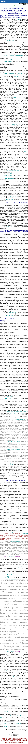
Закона (26, 718)
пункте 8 (17, 652)
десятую (21, 73)
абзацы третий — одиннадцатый (13, 55)
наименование (8, 175)
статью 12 (10, 676)
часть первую (8, 61)
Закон (19, 19)
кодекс (26, 151)
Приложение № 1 (21, 419)
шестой (22, 413)
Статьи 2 (6, 715)
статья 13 (18, 723)
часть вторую (8, 398)
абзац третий (7, 576)
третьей (20, 567)
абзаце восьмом (15, 541)
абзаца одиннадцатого (13, 170)
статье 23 (9, 173)
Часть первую (16, 124)
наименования (12, 196)
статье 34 (9, 60)
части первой (10, 40)
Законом (25, 533)
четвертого (19, 411)
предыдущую (10, 532)
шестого (25, 411)
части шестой (12, 312)
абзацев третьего (10, 411)
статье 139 (9, 396)
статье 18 (9, 574)
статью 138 (9, 315)
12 (8, 717)
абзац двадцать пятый (13, 441)
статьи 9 (2, 717)
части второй (17, 76)
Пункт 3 (6, 723)
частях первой (12, 567)
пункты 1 (15, 715)
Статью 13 (14, 579)
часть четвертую (9, 178)
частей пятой (13, 413)
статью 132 (9, 226)
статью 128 (9, 199)
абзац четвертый (8, 577)
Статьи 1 (6, 711)
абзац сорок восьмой (13, 449)
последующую (10, 463)
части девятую (9, 73)
